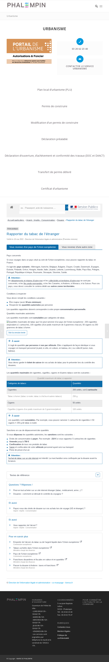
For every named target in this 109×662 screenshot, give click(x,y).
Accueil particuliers (16, 220)
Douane (60, 220)
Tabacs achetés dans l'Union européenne (31, 548)
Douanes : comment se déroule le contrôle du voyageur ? (38, 494)
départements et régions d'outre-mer (27, 280)
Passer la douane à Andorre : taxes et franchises (34, 565)
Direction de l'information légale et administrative (29, 582)
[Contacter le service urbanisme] (79, 58)
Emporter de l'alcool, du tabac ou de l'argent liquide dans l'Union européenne (46, 542)
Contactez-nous (63, 627)
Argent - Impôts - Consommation (40, 220)
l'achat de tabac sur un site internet (23, 458)
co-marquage (58, 582)
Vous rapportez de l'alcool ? (25, 525)
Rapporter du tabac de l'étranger (80, 220)
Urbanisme (12, 16)
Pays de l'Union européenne (25, 554)
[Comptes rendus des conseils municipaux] (2, 331)
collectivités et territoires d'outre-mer (64, 280)
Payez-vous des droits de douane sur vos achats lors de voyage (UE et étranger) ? (49, 508)
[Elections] (107, 331)
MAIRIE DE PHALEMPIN (24, 659)
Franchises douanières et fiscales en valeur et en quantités (39, 559)
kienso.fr (69, 582)
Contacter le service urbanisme (80, 67)
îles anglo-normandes (33, 283)
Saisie (12, 447)
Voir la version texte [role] (16, 332)
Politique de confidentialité (63, 636)
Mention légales (63, 631)
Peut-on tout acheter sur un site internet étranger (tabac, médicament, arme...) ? (47, 490)
